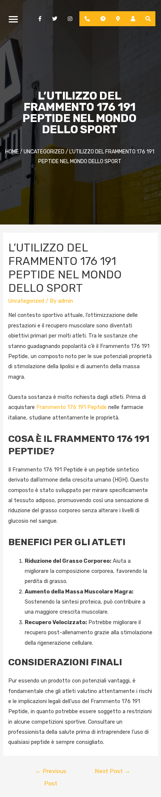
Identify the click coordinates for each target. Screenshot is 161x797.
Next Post (112, 771)
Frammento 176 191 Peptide (71, 407)
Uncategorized (26, 300)
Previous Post (50, 772)
